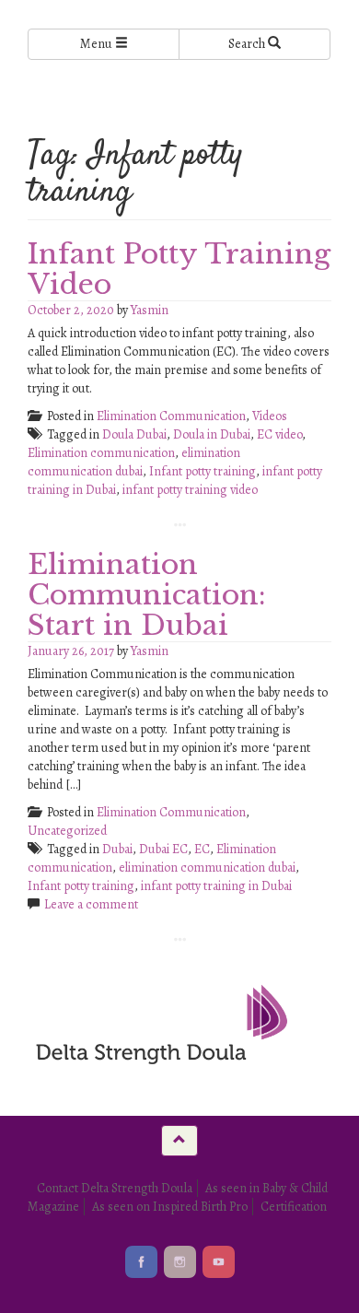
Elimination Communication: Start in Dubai (147, 594)
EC (202, 849)
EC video (279, 434)
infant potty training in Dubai (216, 886)
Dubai (117, 849)
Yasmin (149, 310)
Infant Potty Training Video (179, 269)
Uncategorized (67, 830)
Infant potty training (202, 471)
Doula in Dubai (211, 434)
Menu (97, 44)
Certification (294, 1206)
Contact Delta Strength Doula (114, 1188)
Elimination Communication (171, 416)
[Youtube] (219, 1262)
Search (248, 44)
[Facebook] (141, 1262)
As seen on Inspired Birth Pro (170, 1206)
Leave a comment (91, 904)
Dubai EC (163, 849)
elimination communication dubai (134, 462)
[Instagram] (180, 1262)
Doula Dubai (134, 434)
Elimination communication (101, 453)
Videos (269, 416)
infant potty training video (190, 489)
